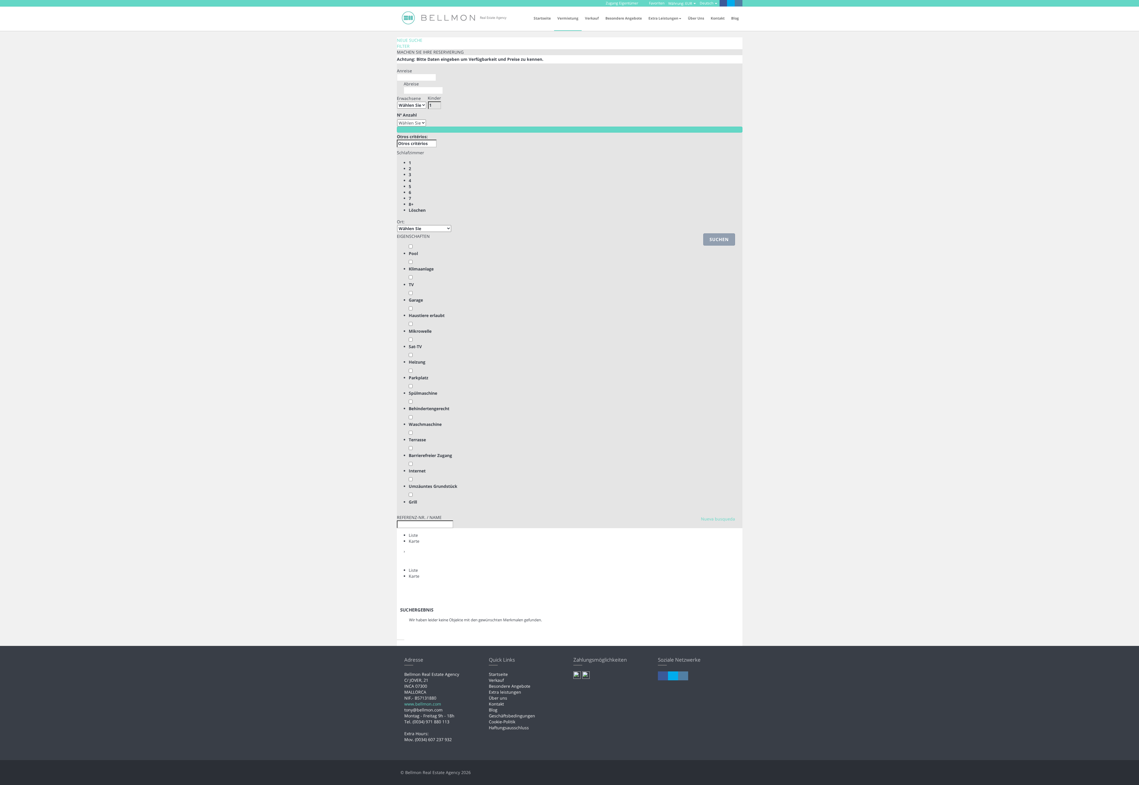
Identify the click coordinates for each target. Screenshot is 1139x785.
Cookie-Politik (502, 722)
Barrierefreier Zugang (430, 455)
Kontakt (718, 18)
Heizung (417, 362)
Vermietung (567, 18)
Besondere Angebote (623, 18)
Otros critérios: (412, 136)
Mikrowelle (420, 331)
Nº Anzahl (407, 115)
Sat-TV (415, 346)
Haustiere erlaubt (427, 315)
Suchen (719, 239)
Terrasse (417, 439)
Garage (416, 300)
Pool (413, 253)
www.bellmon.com (422, 704)
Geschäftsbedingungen (512, 716)
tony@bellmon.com (423, 710)
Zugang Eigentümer (621, 3)
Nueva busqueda (718, 519)
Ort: (401, 221)
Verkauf (592, 18)
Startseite (542, 18)
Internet (417, 471)
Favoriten (656, 3)
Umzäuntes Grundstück (433, 486)
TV (411, 284)
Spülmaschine (423, 393)
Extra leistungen (505, 692)
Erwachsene (409, 98)
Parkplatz (418, 377)
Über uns (696, 18)
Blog (735, 18)
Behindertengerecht (429, 408)
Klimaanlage (421, 269)
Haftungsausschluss (509, 727)
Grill (413, 502)
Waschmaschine (425, 424)
